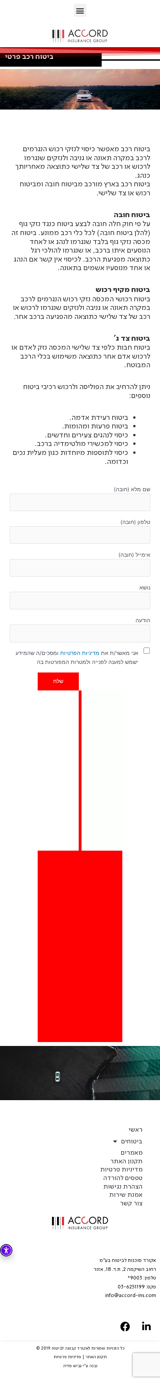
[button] (80, 10)
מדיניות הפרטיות (79, 653)
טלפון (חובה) (135, 522)
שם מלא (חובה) (132, 489)
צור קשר (131, 1203)
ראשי (136, 1129)
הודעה (143, 620)
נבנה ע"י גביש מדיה (80, 1366)
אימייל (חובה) (134, 555)
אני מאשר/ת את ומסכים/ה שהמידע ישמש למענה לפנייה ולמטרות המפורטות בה (77, 657)
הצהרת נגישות (123, 1186)
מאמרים (132, 1152)
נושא (144, 587)
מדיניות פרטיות (121, 1169)
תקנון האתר (126, 1161)
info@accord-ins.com (130, 1295)
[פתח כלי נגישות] (6, 1250)
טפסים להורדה (123, 1178)
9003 (136, 1277)
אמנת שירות (126, 1195)
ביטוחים (132, 1141)
